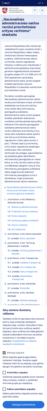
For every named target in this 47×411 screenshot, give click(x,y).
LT (40, 3)
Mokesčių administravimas (24, 207)
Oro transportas (28, 267)
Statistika (25, 288)
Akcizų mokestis (19, 225)
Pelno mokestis (19, 216)
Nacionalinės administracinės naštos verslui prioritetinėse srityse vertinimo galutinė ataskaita (24, 190)
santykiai (30, 238)
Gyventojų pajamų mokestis (25, 220)
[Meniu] (42, 10)
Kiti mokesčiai (18, 229)
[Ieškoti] (35, 10)
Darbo (23, 238)
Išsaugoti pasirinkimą (23, 404)
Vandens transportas (30, 262)
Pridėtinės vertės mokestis (24, 211)
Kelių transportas (28, 271)
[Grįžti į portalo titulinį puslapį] (6, 3)
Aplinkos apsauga (28, 300)
